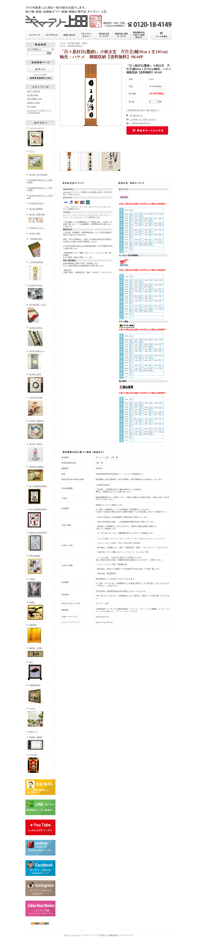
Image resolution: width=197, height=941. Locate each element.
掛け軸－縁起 (34, 233)
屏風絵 (32, 602)
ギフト (32, 151)
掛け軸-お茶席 (35, 374)
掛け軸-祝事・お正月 (37, 304)
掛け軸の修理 (32, 95)
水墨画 (32, 579)
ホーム (62, 43)
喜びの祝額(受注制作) (38, 509)
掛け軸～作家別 (35, 444)
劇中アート (33, 732)
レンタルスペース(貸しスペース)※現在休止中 (39, 111)
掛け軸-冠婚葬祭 (36, 209)
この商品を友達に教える (140, 123)
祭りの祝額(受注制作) (38, 486)
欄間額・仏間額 (35, 648)
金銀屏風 (33, 625)
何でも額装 (31, 107)
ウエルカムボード (36, 128)
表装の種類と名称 (34, 99)
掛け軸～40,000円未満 (38, 175)
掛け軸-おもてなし (37, 228)
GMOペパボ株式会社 (109, 935)
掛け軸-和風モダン (37, 351)
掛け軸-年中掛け (36, 285)
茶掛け (85, 43)
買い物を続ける (136, 115)
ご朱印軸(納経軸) (36, 262)
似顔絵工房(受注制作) (38, 533)
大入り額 (33, 755)
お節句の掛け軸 (35, 398)
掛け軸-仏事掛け (36, 328)
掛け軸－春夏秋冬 (36, 421)
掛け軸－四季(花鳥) (37, 214)
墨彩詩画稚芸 (34, 556)
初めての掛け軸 (33, 91)
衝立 (31, 662)
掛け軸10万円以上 (36, 203)
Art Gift (32, 708)
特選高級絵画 (34, 685)
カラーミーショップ (72, 935)
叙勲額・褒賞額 (35, 737)
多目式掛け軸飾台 (36, 467)
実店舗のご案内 (33, 103)
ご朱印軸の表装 (35, 239)
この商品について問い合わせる (143, 119)
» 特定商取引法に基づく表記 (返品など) (142, 110)
